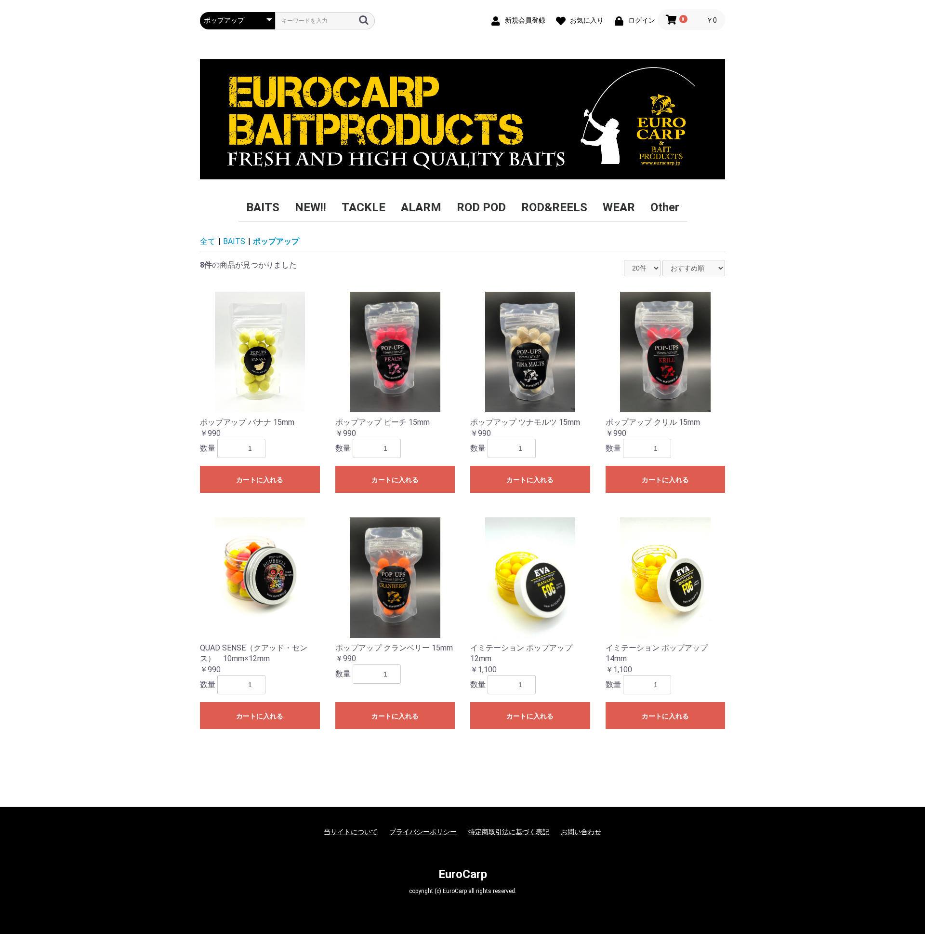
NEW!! (310, 207)
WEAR (619, 207)
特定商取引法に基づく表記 (508, 832)
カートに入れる (259, 480)
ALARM (421, 207)
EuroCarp (462, 874)
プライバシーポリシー (423, 832)
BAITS (262, 207)
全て (207, 241)
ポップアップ (276, 241)
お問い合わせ (581, 832)
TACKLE (363, 207)
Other (664, 207)
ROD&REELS (554, 207)
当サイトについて (351, 832)
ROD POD (481, 207)
